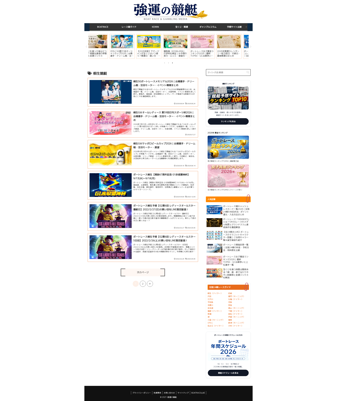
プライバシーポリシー (141, 393)
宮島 (230, 305)
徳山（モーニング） (236, 308)
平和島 (210, 302)
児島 (230, 302)
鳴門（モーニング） (236, 296)
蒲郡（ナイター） (215, 311)
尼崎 (230, 293)
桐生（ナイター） (215, 293)
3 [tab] (172, 63)
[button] (248, 72)
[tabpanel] (101, 46)
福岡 (230, 320)
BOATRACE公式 (198, 393)
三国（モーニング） (216, 320)
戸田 (209, 296)
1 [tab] (164, 63)
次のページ (143, 272)
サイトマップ (183, 393)
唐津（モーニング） (236, 323)
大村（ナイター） (235, 326)
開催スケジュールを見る (228, 373)
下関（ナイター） (235, 311)
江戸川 (210, 299)
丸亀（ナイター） (235, 299)
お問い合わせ (169, 393)
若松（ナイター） (235, 314)
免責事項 (157, 393)
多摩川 (210, 305)
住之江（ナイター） (216, 326)
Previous (86, 46)
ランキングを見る (228, 121)
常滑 (209, 314)
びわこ (210, 323)
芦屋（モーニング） (236, 317)
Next (250, 46)
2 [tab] (168, 63)
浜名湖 (210, 308)
